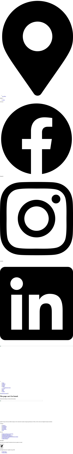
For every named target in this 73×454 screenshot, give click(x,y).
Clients (3, 386)
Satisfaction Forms (7, 387)
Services (3, 384)
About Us (3, 383)
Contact (3, 391)
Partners (3, 388)
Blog (3, 390)
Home (3, 382)
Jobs (3, 389)
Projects (3, 385)
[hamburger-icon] (0, 381)
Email (1, 444)
